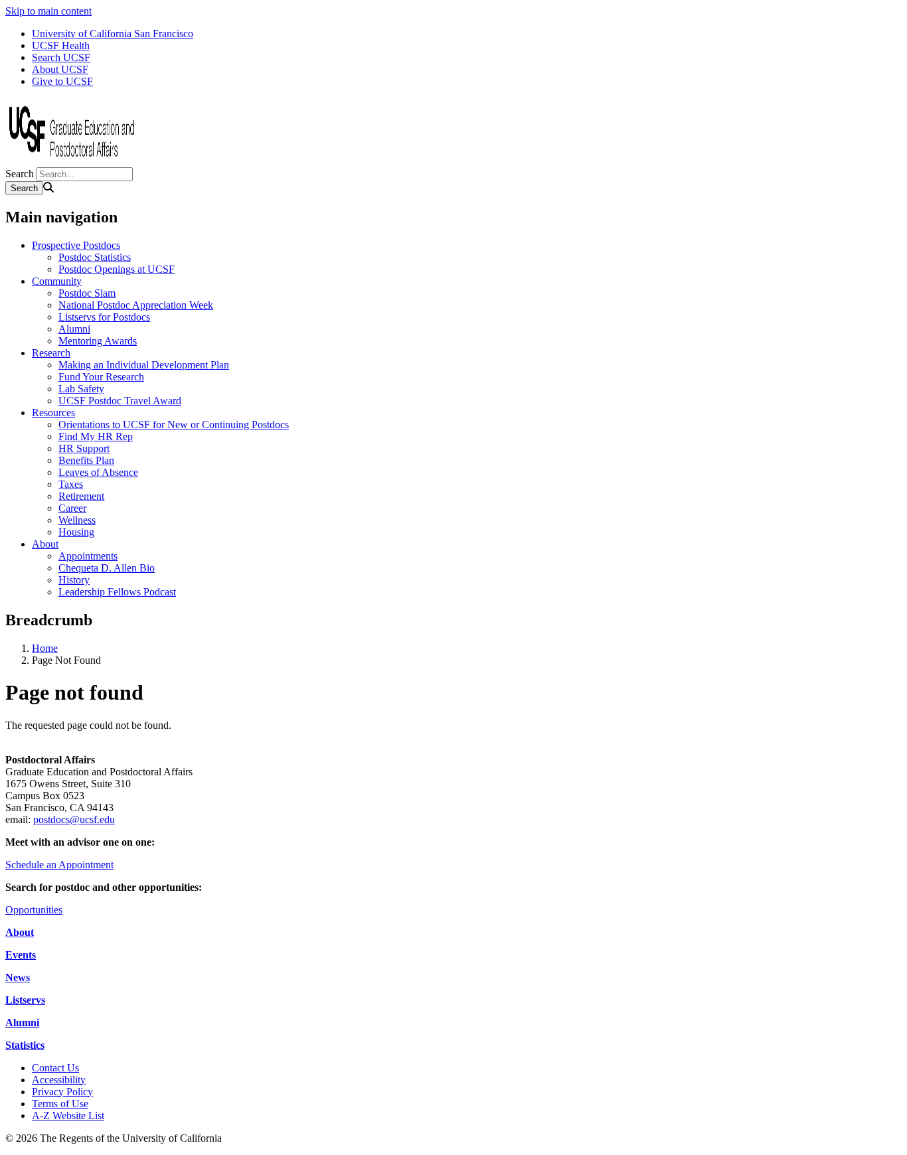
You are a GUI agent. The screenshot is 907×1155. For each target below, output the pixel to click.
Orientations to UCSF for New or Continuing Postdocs (173, 424)
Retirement (81, 496)
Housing (76, 532)
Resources (53, 412)
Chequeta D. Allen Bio (106, 568)
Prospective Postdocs (76, 245)
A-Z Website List (68, 1115)
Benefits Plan (86, 460)
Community (57, 281)
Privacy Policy (62, 1091)
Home (45, 648)
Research (51, 352)
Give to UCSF (62, 81)
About (45, 544)
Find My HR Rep (95, 436)
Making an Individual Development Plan (143, 364)
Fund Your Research (101, 376)
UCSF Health (61, 45)
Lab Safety (81, 388)
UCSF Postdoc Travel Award (119, 400)
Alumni (74, 329)
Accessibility (59, 1079)
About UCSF (60, 69)
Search (19, 173)
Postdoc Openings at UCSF (116, 269)
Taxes (70, 484)
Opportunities (33, 909)
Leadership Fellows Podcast (117, 591)
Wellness (77, 520)
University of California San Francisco (112, 33)
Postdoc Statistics (94, 257)
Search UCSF (61, 57)
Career (72, 508)
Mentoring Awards (97, 340)
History (74, 579)
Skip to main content (48, 11)
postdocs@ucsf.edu (74, 819)
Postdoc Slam (87, 293)
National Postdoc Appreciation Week (135, 305)
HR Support (84, 448)
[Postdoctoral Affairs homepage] (71, 161)
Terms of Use (60, 1103)
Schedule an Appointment (59, 864)
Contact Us (55, 1067)
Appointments (88, 556)
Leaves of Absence (98, 472)
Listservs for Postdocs (104, 317)
